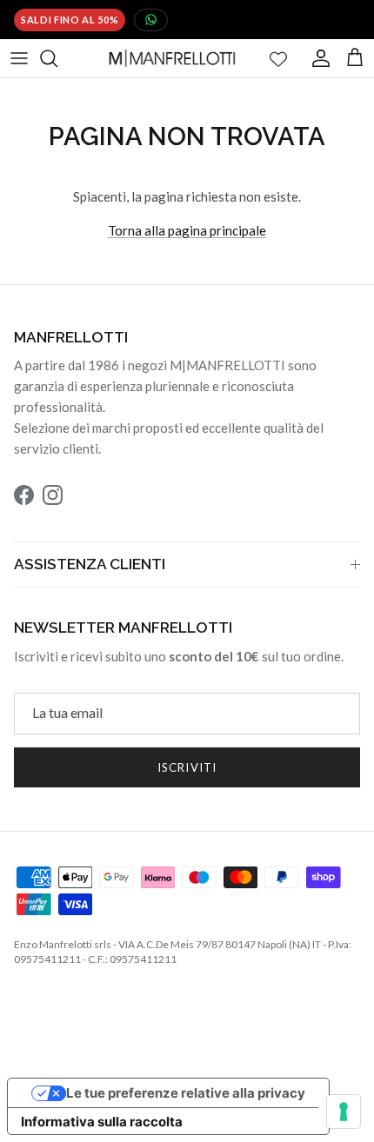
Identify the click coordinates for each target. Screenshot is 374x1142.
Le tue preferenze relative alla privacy (185, 1093)
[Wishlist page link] (278, 58)
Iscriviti (186, 767)
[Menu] (19, 58)
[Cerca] (57, 58)
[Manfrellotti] (172, 58)
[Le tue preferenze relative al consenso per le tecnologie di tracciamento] (343, 1111)
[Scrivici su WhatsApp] (151, 20)
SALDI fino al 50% (69, 19)
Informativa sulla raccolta (102, 1121)
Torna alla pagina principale (187, 230)
